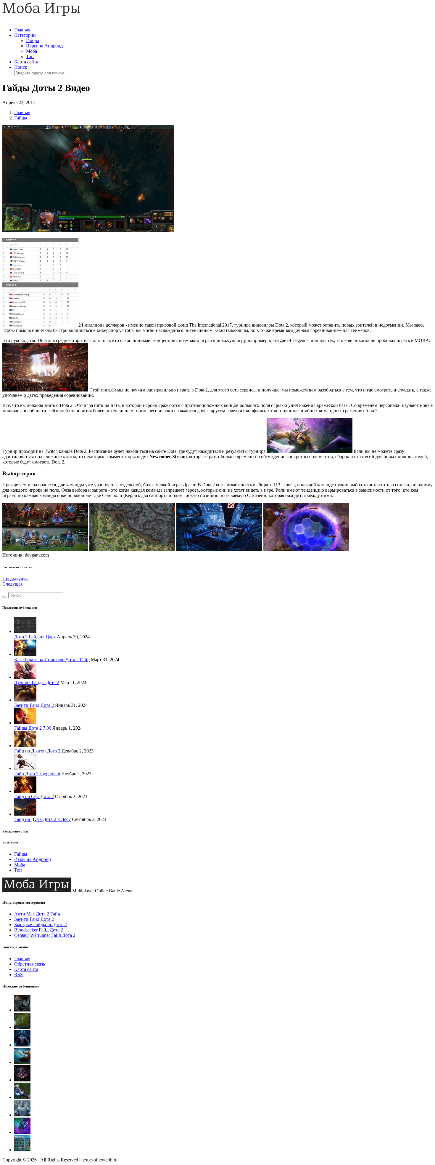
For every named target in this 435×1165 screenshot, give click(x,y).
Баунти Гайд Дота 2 (34, 705)
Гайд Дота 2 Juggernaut (37, 773)
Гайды (32, 40)
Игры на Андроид (44, 45)
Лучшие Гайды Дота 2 (36, 682)
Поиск (20, 67)
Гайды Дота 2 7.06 (32, 728)
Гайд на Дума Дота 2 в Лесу (42, 819)
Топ (30, 56)
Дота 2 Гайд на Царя (35, 636)
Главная (22, 29)
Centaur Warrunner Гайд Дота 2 (44, 935)
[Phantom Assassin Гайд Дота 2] (22, 1079)
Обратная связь (29, 963)
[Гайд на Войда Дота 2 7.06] (22, 1132)
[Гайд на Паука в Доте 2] (22, 1027)
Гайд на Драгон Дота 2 (37, 750)
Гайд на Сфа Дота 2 (34, 796)
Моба (31, 51)
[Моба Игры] (41, 14)
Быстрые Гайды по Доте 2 (40, 924)
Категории (25, 35)
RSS (18, 974)
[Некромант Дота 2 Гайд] (22, 1149)
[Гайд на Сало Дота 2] (22, 1062)
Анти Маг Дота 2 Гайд (37, 913)
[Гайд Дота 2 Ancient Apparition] (22, 1114)
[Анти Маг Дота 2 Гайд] (22, 1097)
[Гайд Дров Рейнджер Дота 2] (22, 1009)
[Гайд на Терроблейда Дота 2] (22, 1044)
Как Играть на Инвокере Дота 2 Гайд (52, 659)
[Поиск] (4, 596)
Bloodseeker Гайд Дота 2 (38, 929)
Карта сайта (26, 61)
